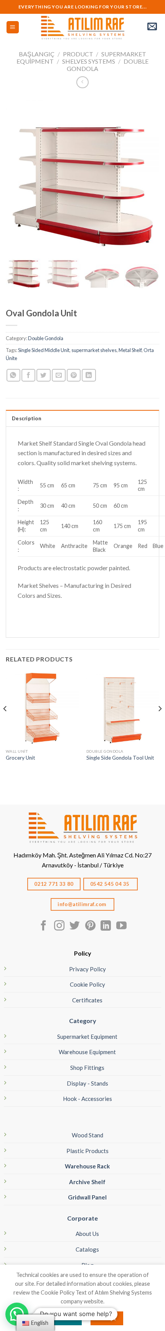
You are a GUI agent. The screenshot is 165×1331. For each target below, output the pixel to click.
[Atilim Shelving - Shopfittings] (82, 27)
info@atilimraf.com (82, 904)
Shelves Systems (88, 61)
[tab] (82, 418)
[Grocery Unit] (42, 708)
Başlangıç (36, 54)
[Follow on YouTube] (121, 926)
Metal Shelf (130, 350)
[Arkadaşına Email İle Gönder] (59, 375)
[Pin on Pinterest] (74, 375)
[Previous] (5, 724)
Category (82, 1020)
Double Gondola (45, 338)
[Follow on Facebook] (43, 926)
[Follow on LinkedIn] (106, 926)
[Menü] (13, 27)
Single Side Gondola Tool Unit (120, 758)
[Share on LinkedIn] (89, 375)
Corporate (82, 1218)
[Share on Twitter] (43, 375)
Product (78, 54)
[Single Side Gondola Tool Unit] (122, 708)
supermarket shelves (94, 350)
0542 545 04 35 (110, 884)
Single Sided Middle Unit (43, 350)
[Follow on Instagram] (59, 926)
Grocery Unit (20, 758)
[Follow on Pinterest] (90, 926)
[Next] (159, 724)
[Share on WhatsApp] (13, 375)
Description (26, 418)
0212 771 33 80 (54, 884)
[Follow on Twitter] (74, 926)
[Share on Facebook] (28, 375)
